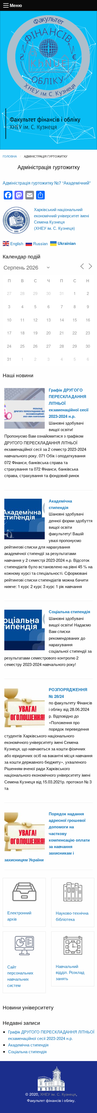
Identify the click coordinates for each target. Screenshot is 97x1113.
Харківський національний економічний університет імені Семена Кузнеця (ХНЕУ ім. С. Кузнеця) (61, 218)
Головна (10, 156)
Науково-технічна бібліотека (72, 916)
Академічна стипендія (28, 1045)
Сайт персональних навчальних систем (20, 976)
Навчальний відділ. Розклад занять (70, 972)
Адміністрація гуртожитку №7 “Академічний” (47, 183)
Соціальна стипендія (69, 612)
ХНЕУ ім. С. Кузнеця (58, 1094)
